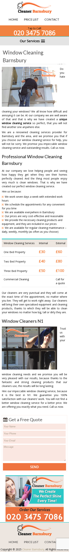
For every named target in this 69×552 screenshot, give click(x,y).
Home (13, 19)
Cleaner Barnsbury (33, 549)
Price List (31, 19)
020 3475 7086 (34, 32)
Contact (52, 19)
